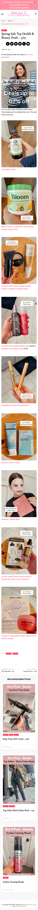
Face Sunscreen (23, 579)
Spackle (22, 286)
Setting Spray (24, 346)
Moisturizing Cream (8, 579)
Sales (16, 734)
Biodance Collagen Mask (10, 519)
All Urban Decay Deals (9, 346)
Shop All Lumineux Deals (10, 462)
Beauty (4, 30)
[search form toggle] (36, 14)
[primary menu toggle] (2, 14)
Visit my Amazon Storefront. (19, 7)
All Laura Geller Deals (9, 286)
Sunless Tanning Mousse (13, 882)
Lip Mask (10, 638)
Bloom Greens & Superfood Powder (14, 227)
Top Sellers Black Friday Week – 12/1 (18, 810)
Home (11, 734)
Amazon (8, 653)
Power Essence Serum (21, 576)
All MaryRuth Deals (8, 169)
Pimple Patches (25, 636)
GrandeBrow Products (9, 405)
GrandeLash (23, 405)
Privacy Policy (22, 906)
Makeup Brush (22, 289)
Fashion (12, 806)
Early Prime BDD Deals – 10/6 (16, 739)
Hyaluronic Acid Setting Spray (12, 349)
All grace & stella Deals (9, 636)
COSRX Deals (6, 576)
